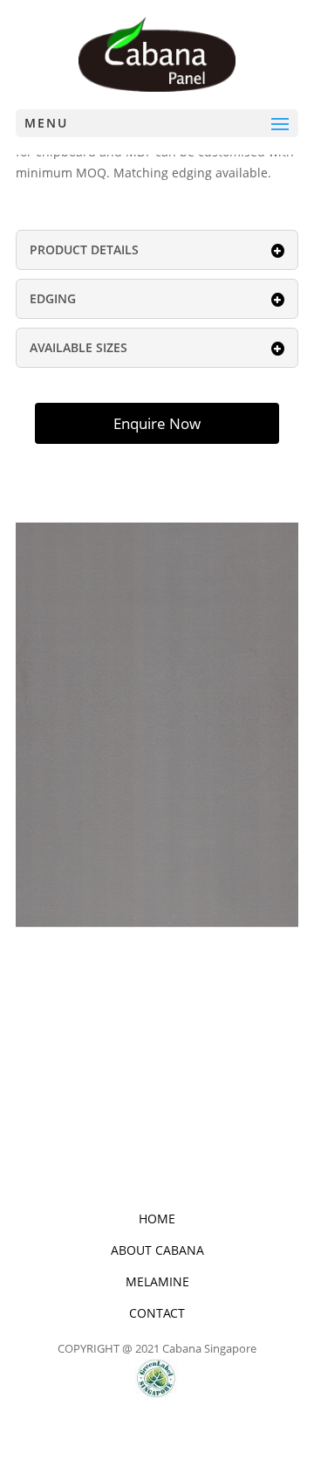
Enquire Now (157, 423)
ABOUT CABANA (157, 1250)
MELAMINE (157, 1281)
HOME (157, 1218)
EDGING (53, 298)
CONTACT (157, 1313)
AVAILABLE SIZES (78, 347)
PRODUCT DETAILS (84, 249)
